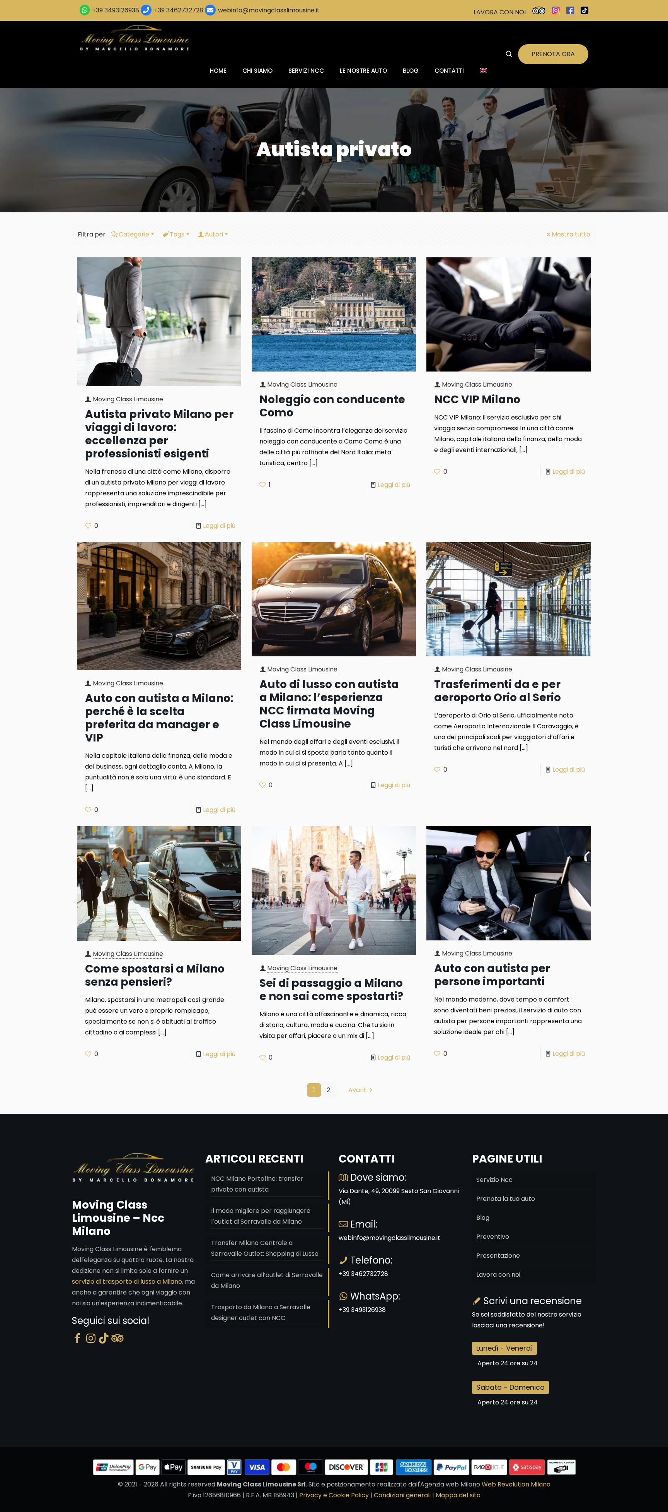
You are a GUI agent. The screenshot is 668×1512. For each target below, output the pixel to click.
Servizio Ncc (494, 1179)
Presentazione (498, 1255)
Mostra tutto (571, 234)
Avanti (358, 1090)
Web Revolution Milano (516, 1484)
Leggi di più (219, 525)
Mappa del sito (458, 1495)
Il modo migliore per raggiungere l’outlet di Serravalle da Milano (260, 1216)
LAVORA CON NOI (500, 12)
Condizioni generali (402, 1495)
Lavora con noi (498, 1274)
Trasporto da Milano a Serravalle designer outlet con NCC (260, 1312)
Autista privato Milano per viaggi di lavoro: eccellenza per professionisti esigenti (159, 434)
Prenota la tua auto (505, 1198)
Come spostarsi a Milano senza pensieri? (155, 975)
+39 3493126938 (115, 10)
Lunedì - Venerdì (504, 1348)
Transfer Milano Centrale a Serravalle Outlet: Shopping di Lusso (265, 1248)
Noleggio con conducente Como (332, 406)
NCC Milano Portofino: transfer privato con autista (257, 1184)
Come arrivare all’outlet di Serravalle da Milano (267, 1280)
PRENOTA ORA (553, 54)
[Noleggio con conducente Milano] (135, 37)
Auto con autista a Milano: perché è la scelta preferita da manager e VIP (159, 718)
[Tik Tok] (104, 1338)
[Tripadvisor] (117, 1338)
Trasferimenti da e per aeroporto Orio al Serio (497, 691)
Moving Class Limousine (128, 399)
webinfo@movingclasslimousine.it (268, 10)
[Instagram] (90, 1338)
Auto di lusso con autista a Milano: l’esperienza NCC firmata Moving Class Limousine (329, 704)
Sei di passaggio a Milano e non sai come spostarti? (331, 990)
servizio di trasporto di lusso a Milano (127, 1281)
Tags (177, 234)
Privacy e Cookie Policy (334, 1495)
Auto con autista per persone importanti (492, 975)
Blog (482, 1217)
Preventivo (492, 1236)
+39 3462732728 (178, 10)
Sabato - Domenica (510, 1387)
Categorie (134, 234)
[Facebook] (77, 1338)
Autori (214, 234)
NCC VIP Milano (477, 399)
